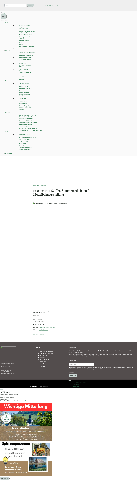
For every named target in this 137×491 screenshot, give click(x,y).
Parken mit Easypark (46, 353)
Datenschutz (22, 71)
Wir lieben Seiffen (23, 111)
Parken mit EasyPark (24, 69)
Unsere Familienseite (24, 94)
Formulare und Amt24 (25, 72)
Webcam (42, 357)
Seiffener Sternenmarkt (25, 147)
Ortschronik (22, 109)
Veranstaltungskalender (25, 88)
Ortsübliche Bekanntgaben (26, 55)
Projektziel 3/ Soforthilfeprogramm (28, 122)
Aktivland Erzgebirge (24, 105)
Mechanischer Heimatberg (26, 118)
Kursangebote (23, 103)
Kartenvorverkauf (23, 85)
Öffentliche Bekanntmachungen (27, 52)
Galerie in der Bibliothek (25, 121)
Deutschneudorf (23, 75)
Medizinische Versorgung (26, 32)
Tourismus (8, 80)
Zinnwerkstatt (22, 146)
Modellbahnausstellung (25, 124)
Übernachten (22, 98)
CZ (54, 5)
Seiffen (7, 23)
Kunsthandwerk (23, 96)
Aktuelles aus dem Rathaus (26, 59)
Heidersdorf (22, 76)
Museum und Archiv (24, 126)
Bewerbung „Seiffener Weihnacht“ (28, 136)
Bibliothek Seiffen (24, 28)
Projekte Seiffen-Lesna (25, 107)
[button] (4, 21)
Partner (21, 44)
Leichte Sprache (49, 5)
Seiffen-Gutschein (24, 92)
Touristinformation (24, 83)
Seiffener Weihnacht (24, 134)
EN (57, 5)
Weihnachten (8, 132)
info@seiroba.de (43, 330)
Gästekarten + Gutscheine (39, 185)
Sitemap (42, 366)
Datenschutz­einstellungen (79, 382)
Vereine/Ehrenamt (24, 40)
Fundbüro (21, 38)
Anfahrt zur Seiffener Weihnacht (27, 137)
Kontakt (42, 364)
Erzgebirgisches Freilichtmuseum (28, 116)
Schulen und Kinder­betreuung (27, 31)
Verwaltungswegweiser (25, 57)
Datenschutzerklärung (81, 367)
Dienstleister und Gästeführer (27, 46)
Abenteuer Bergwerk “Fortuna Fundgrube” (30, 130)
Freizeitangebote (23, 101)
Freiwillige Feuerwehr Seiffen (27, 37)
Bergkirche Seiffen (24, 27)
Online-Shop (43, 355)
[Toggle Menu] (69, 380)
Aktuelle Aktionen (24, 86)
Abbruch (27, 400)
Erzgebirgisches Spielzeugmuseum (28, 115)
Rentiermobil (22, 143)
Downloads (43, 362)
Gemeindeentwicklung (25, 65)
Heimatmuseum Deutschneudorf (28, 128)
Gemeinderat (22, 63)
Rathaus (7, 50)
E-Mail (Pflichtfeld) (73, 360)
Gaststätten (22, 100)
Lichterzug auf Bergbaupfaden (27, 141)
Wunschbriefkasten (24, 139)
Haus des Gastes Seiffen (25, 34)
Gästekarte (22, 90)
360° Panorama (45, 359)
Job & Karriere (23, 66)
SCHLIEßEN (4, 478)
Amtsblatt (21, 61)
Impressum (76, 386)
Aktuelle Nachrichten (24, 25)
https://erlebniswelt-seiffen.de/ (47, 327)
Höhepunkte (8, 153)
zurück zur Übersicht (38, 334)
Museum (7, 112)
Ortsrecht (21, 79)
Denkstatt (21, 42)
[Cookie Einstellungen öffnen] (10, 485)
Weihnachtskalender (24, 149)
